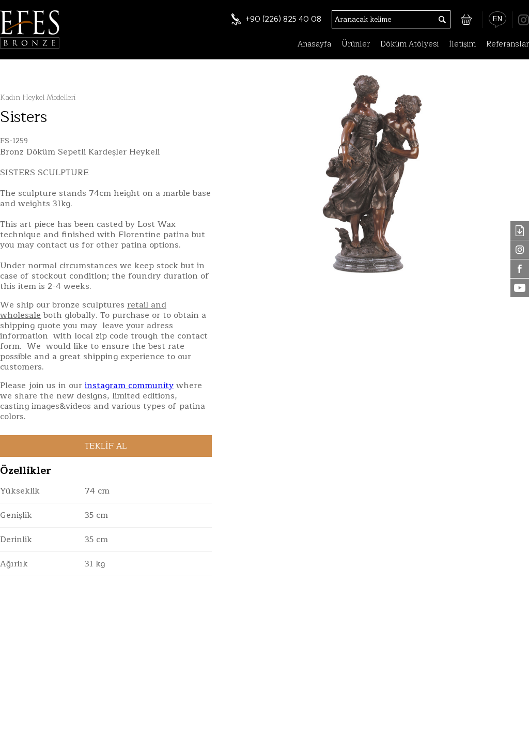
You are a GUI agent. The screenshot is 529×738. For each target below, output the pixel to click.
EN (497, 19)
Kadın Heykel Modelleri (37, 97)
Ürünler (355, 44)
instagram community (129, 385)
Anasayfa (314, 44)
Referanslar (507, 44)
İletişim (462, 44)
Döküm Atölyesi (409, 44)
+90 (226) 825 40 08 (283, 19)
